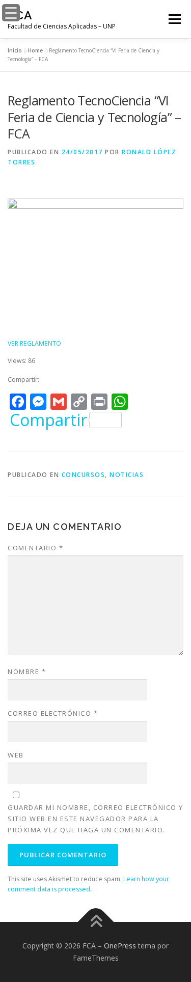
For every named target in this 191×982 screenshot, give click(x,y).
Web (16, 755)
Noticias (127, 474)
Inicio (15, 50)
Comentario (35, 547)
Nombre (27, 671)
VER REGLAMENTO (34, 343)
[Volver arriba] (95, 922)
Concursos (83, 474)
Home (35, 50)
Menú (174, 19)
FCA (20, 15)
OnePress (120, 945)
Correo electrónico (53, 713)
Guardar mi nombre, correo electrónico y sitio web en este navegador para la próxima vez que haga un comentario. (95, 818)
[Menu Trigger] (11, 12)
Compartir (48, 420)
